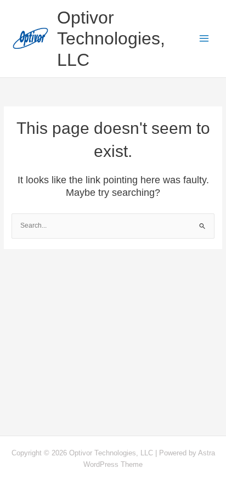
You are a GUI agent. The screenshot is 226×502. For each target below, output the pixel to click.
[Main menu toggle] (205, 39)
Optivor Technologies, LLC (111, 39)
